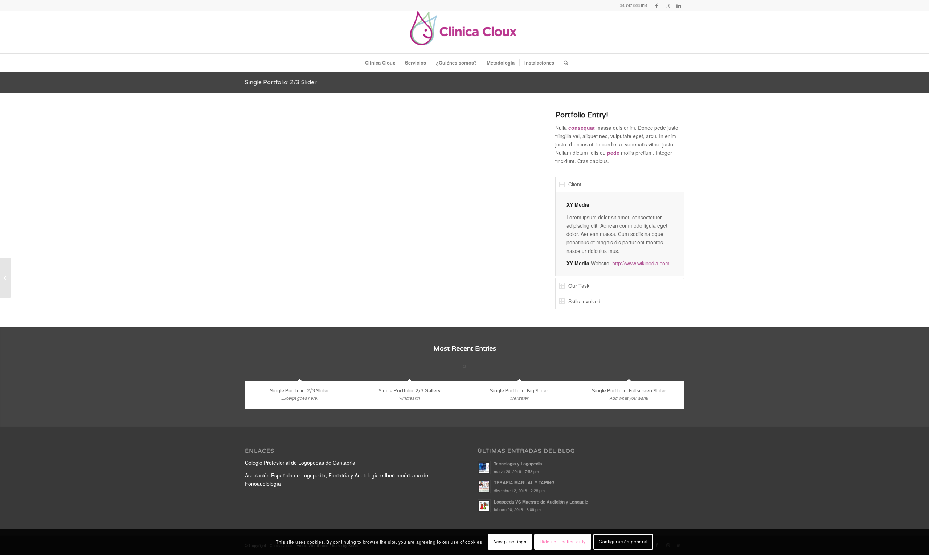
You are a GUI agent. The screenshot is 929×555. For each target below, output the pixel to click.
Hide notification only (563, 541)
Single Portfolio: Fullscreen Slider (629, 391)
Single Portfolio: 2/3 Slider (281, 82)
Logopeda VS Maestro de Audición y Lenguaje (541, 502)
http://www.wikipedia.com (641, 263)
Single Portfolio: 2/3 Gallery (409, 391)
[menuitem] (380, 63)
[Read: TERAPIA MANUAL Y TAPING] (484, 486)
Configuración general (623, 541)
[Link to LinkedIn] (678, 5)
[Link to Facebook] (656, 5)
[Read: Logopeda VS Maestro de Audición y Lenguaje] (484, 505)
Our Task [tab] (578, 285)
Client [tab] (574, 184)
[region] (619, 234)
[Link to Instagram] (667, 5)
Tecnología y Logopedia (518, 464)
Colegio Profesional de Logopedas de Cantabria (300, 462)
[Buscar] (563, 63)
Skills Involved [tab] (584, 301)
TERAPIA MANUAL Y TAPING (524, 483)
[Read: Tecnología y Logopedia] (484, 467)
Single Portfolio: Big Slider (519, 391)
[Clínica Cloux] (464, 32)
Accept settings (509, 541)
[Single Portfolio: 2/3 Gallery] (5, 278)
